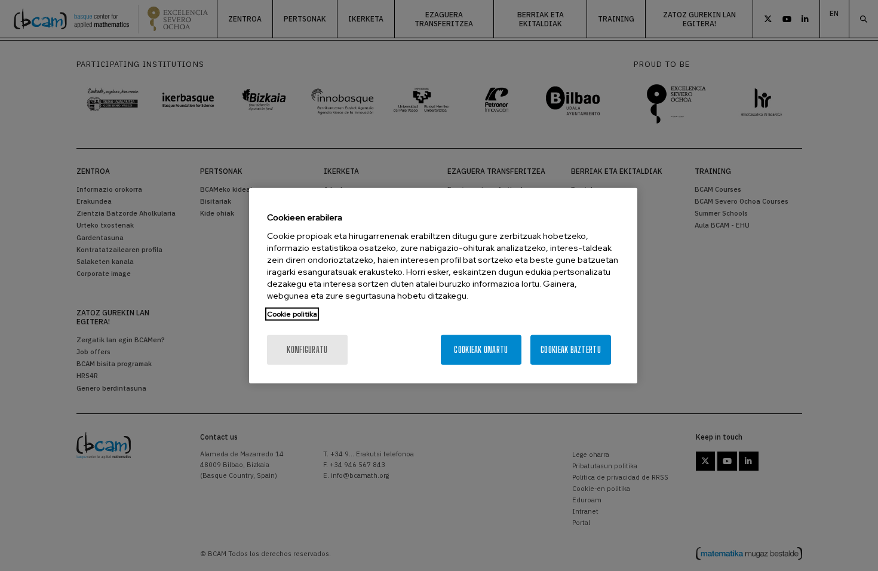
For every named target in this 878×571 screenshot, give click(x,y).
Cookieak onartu (481, 349)
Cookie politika (292, 313)
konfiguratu (307, 349)
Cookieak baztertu (571, 349)
